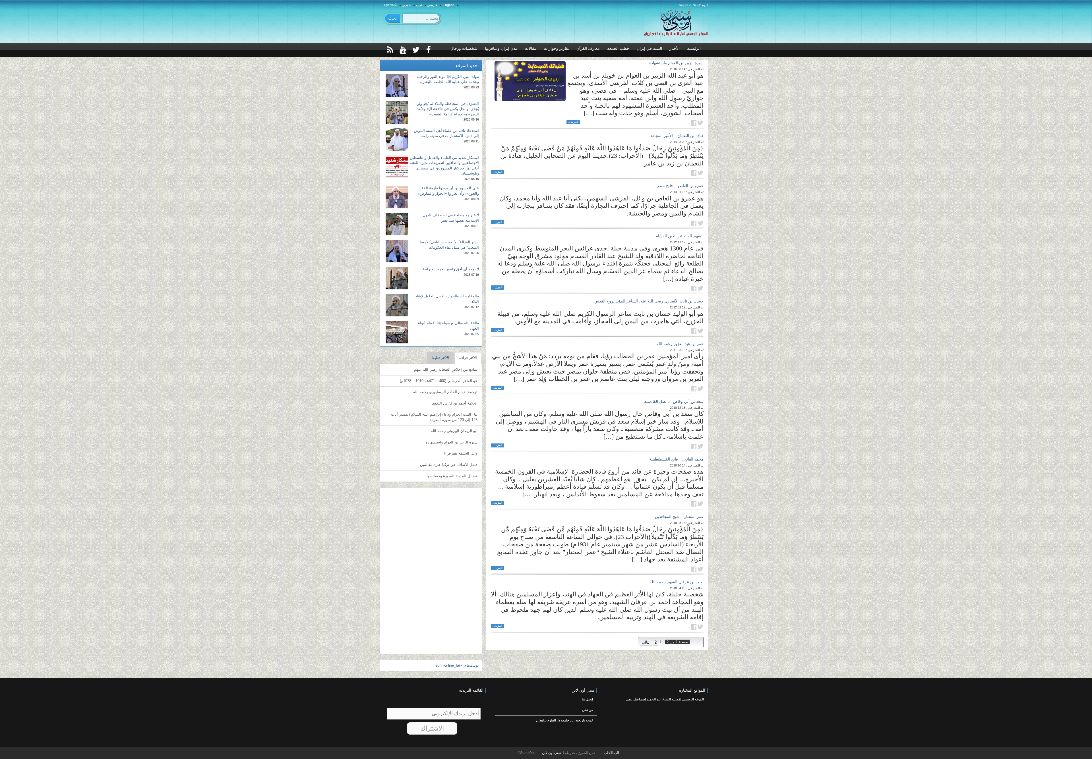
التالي (646, 642)
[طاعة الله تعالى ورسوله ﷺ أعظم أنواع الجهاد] (397, 332)
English (448, 5)
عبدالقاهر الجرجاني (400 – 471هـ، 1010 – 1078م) (438, 381)
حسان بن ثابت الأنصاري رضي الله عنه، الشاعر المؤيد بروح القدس (649, 301)
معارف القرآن (588, 48)
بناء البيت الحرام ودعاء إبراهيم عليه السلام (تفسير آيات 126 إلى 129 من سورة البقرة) (434, 417)
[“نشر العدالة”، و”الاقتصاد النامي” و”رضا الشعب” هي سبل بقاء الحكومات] (397, 251)
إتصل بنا (587, 699)
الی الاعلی (611, 753)
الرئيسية (694, 48)
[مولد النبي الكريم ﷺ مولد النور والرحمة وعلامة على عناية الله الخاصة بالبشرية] (397, 85)
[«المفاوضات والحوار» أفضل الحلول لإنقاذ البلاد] (397, 305)
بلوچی (406, 5)
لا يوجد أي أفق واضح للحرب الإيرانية (451, 269)
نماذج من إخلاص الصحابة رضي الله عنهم (445, 369)
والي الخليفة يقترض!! (460, 453)
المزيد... (573, 121)
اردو (419, 5)
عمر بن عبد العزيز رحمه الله (680, 343)
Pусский (390, 5)
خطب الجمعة (618, 48)
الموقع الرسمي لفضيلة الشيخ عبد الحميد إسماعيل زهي (665, 699)
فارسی (432, 5)
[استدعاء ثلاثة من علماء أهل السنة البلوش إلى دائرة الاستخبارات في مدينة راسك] (397, 139)
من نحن (587, 710)
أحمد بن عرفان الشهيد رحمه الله (677, 582)
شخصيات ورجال (463, 48)
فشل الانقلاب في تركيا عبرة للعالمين (448, 465)
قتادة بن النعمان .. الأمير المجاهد (677, 135)
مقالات (530, 48)
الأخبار (674, 48)
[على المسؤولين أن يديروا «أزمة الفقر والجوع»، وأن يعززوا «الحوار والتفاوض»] (397, 197)
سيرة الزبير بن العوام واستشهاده (676, 63)
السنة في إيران (649, 48)
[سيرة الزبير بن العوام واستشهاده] (530, 81)
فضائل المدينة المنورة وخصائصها (452, 476)
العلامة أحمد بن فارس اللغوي (454, 403)
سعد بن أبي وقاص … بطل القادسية (674, 401)
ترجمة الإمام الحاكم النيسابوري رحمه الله (445, 392)
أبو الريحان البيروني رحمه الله (454, 431)
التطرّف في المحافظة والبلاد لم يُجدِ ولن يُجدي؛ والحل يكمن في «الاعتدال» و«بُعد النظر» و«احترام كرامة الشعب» (447, 108)
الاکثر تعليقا (440, 358)
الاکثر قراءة (468, 358)
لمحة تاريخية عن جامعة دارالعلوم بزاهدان (564, 720)
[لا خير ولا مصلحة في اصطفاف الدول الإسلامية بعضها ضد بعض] (397, 224)
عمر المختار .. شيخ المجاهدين (679, 516)
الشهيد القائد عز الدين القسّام (679, 236)
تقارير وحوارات (556, 48)
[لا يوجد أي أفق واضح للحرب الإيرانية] (397, 278)
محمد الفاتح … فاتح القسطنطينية (676, 459)
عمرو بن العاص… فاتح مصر (680, 185)
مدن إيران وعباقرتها (501, 48)
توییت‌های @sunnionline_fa (457, 665)
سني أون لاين (551, 753)
